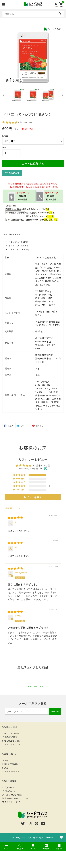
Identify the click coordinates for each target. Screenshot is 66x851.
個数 (4, 147)
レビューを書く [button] (33, 497)
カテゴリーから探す (11, 733)
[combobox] (33, 14)
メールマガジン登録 (11, 794)
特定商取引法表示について (15, 798)
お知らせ (6, 760)
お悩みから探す (9, 737)
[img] (15, 518)
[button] (10, 122)
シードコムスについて (12, 744)
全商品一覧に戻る (35, 686)
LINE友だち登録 (10, 764)
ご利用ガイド (8, 787)
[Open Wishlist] (61, 837)
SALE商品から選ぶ (11, 740)
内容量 (5, 135)
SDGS (5, 767)
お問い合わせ (8, 791)
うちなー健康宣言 (11, 771)
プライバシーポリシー (12, 802)
